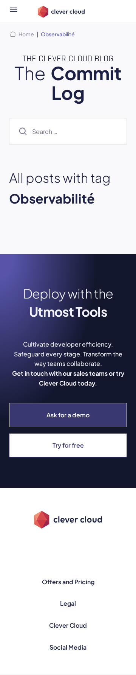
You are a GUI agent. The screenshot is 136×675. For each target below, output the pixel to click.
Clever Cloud (68, 625)
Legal (68, 603)
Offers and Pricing (68, 582)
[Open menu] (13, 11)
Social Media (68, 647)
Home (26, 34)
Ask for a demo (68, 415)
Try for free (68, 445)
